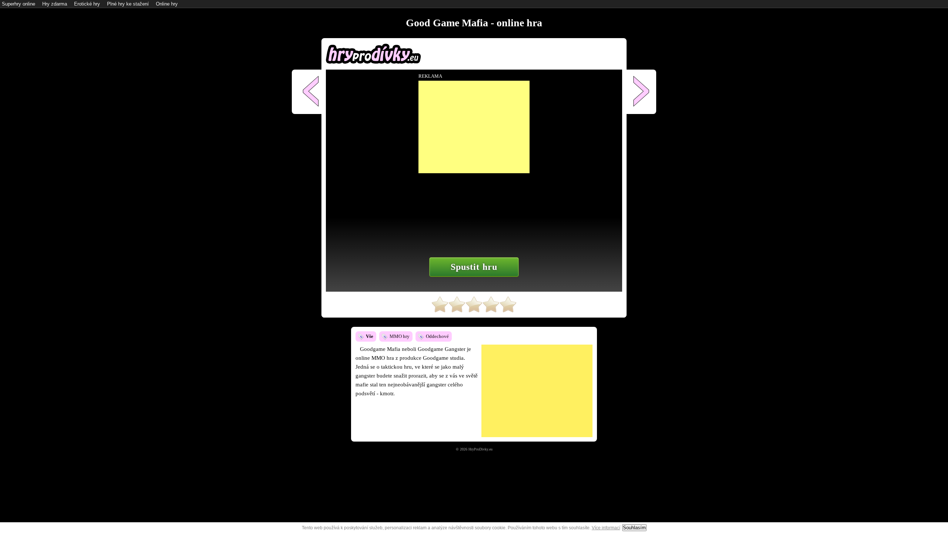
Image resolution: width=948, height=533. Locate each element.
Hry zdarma (54, 4)
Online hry (167, 4)
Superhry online (18, 4)
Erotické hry (87, 4)
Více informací (606, 527)
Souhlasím (634, 527)
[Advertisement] (536, 391)
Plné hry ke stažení (128, 4)
